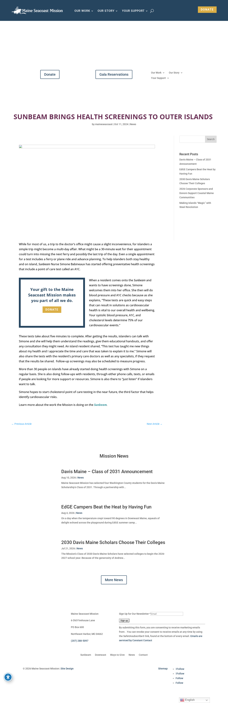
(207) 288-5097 (79, 640)
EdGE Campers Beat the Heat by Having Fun (106, 507)
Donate (207, 9)
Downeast (100, 655)
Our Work (82, 11)
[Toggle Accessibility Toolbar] (8, 677)
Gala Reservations (113, 74)
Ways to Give (117, 655)
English (189, 699)
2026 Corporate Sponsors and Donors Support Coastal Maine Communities (196, 193)
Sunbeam (100, 405)
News (133, 124)
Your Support (133, 11)
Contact (143, 655)
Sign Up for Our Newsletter (135, 613)
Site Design (67, 668)
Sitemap (163, 668)
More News (114, 580)
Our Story (106, 11)
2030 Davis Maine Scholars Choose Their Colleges (113, 542)
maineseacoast (104, 124)
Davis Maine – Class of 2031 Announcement (107, 471)
